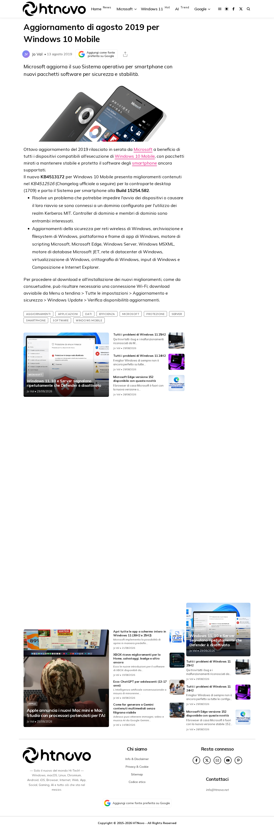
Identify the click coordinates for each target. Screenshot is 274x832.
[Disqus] (104, 456)
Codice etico (137, 782)
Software (60, 320)
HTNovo (138, 823)
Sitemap (137, 774)
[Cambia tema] (226, 9)
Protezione (155, 314)
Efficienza (107, 314)
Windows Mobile (89, 320)
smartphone (144, 163)
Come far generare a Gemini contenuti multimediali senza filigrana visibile (134, 708)
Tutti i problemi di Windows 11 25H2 (139, 334)
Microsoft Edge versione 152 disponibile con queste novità (134, 379)
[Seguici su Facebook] (233, 9)
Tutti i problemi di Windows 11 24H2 (139, 356)
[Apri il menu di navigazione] (219, 9)
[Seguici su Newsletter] (217, 760)
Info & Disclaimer (137, 759)
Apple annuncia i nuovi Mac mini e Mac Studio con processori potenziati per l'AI (66, 713)
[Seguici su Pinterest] (238, 760)
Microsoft (143, 149)
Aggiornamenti (38, 314)
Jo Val (37, 54)
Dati (88, 314)
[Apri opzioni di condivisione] (125, 54)
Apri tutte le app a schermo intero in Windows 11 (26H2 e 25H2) (139, 633)
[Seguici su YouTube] (228, 760)
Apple (32, 703)
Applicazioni (68, 314)
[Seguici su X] (241, 9)
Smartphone (36, 320)
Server (177, 314)
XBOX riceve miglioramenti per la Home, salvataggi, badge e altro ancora (136, 658)
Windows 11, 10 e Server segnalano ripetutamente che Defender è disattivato (64, 383)
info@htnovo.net (217, 790)
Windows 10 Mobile (135, 156)
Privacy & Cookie (137, 767)
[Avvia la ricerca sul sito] (248, 9)
